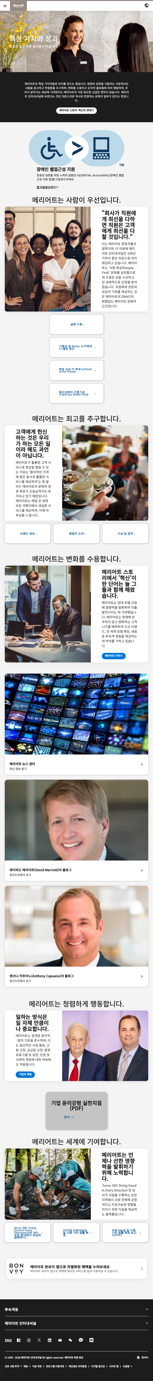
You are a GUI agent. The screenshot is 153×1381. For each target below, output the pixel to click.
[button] (142, 1357)
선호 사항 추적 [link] (12, 1366)
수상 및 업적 (125, 533)
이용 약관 (37, 1366)
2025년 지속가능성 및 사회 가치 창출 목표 (75, 1233)
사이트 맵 (114, 1366)
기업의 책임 (27, 1074)
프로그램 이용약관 (55, 1366)
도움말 (126, 1366)
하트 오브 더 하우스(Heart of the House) (75, 370)
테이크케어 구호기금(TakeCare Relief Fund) (73, 393)
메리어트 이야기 (114, 655)
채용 (26, 1366)
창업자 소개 (76, 533)
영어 (67, 1117)
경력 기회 (76, 324)
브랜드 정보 (27, 533)
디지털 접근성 (98, 1366)
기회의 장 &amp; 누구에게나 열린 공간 (75, 347)
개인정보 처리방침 (78, 1366)
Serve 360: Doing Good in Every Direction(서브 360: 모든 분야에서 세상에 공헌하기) (27, 1232)
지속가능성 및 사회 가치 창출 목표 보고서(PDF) (124, 1233)
